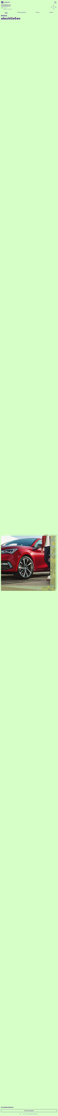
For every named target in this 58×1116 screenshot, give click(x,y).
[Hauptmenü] (55, 2)
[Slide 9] (36, 1114)
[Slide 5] (30, 1114)
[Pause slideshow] (20, 1114)
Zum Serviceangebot (29, 1110)
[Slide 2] (25, 1114)
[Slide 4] (28, 1114)
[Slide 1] (24, 1114)
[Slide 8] (35, 1114)
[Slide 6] (31, 1114)
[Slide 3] (27, 1114)
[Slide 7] (33, 1114)
